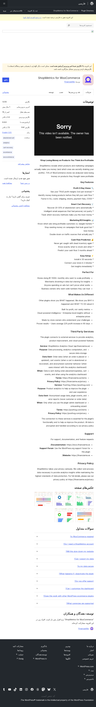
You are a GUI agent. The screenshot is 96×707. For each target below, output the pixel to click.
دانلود (6, 80)
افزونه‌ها (67, 654)
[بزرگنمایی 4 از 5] (90, 511)
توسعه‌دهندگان (41, 654)
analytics (6, 143)
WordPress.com (86, 666)
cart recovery (8, 147)
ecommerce (7, 152)
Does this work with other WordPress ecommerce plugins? (68, 596)
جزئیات (88, 92)
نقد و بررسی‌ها (74, 92)
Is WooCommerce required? (82, 536)
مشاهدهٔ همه (7, 183)
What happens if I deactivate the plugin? (76, 574)
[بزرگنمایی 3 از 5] (49, 495)
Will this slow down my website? (80, 551)
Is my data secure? (85, 566)
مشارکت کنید (18, 646)
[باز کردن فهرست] (3, 3)
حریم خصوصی (88, 658)
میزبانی (91, 654)
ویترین (67, 646)
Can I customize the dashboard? (79, 588)
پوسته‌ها (67, 650)
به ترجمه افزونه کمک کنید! (32, 17)
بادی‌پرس (89, 679)
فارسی (85, 689)
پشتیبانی (5, 92)
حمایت (19, 654)
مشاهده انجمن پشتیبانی (20, 205)
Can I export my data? (84, 559)
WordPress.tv (40, 658)
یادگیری (44, 646)
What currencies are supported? (80, 603)
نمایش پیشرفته (24, 164)
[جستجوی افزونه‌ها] (68, 25)
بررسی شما (25, 183)
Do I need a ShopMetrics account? (78, 544)
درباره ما (90, 646)
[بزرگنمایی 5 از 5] (70, 511)
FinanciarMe (69, 82)
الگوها (68, 658)
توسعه (51, 92)
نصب (61, 92)
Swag (19, 658)
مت (91, 670)
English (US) (7, 132)
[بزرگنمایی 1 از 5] (90, 495)
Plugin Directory (87, 11)
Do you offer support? (84, 581)
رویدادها (20, 650)
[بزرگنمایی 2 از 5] (70, 495)
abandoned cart (8, 138)
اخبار (92, 650)
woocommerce (8, 157)
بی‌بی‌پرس (88, 675)
